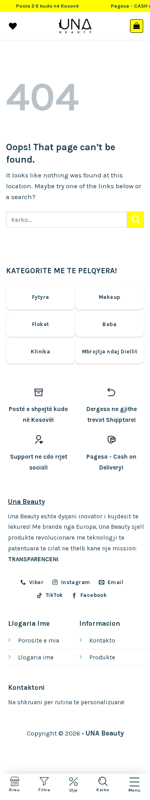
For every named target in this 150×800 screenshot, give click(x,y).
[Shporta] (137, 26)
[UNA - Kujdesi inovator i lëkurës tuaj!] (75, 26)
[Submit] (135, 220)
